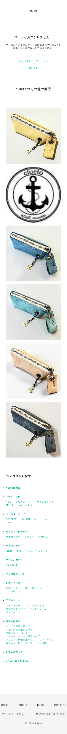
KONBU (41, 643)
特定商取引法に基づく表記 (50, 714)
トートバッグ (13, 496)
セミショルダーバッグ (18, 531)
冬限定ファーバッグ (17, 633)
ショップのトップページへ (33, 61)
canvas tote (26, 505)
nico (36, 519)
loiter (9, 551)
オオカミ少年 (13, 536)
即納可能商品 (13, 487)
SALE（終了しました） (19, 661)
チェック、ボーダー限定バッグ (23, 636)
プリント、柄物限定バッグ (20, 639)
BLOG (40, 705)
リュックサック (14, 545)
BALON (25, 519)
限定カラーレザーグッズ (19, 643)
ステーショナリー (41, 588)
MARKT (10, 505)
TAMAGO (43, 536)
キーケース (21, 588)
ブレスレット (13, 612)
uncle (9, 522)
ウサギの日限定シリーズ (19, 629)
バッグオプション (15, 574)
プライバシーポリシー (14, 714)
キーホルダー (13, 605)
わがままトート (45, 501)
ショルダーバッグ (15, 514)
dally (47, 519)
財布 (8, 588)
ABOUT (23, 705)
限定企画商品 (13, 621)
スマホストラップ (15, 609)
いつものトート (24, 501)
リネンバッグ (46, 639)
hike (19, 551)
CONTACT (60, 705)
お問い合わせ (33, 68)
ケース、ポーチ (14, 559)
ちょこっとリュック (37, 551)
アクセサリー (13, 600)
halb (8, 501)
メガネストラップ (34, 605)
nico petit (11, 565)
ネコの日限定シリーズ (18, 626)
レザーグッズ (13, 583)
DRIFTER (11, 519)
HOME (5, 705)
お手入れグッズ (14, 652)
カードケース (13, 591)
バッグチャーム (38, 609)
